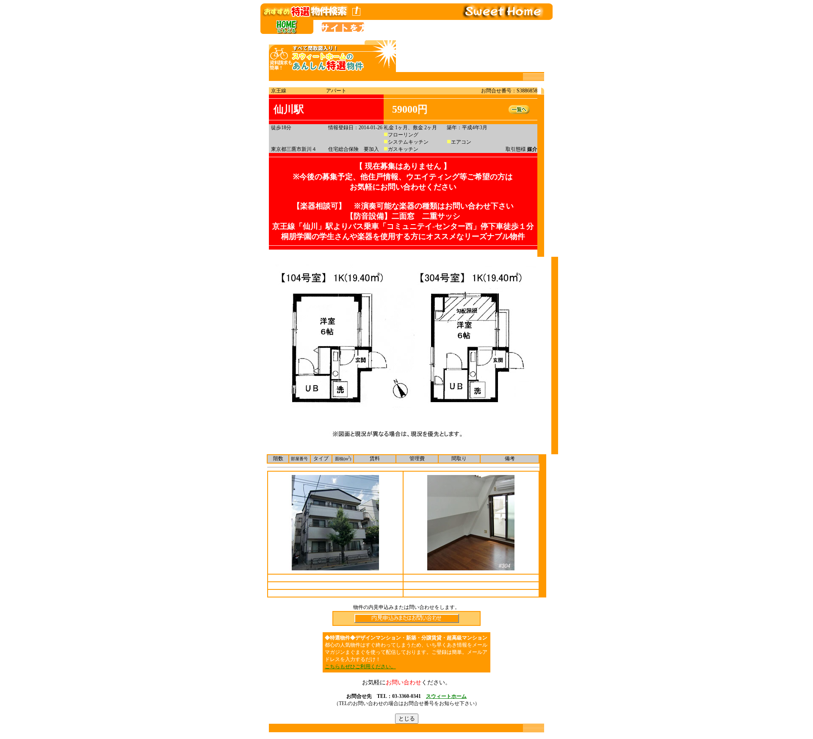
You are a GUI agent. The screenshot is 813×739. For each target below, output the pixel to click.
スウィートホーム (446, 696)
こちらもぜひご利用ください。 (360, 667)
